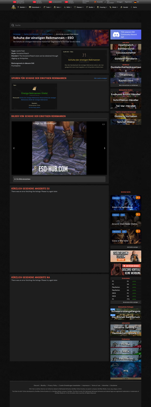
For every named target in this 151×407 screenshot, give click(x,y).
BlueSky (43, 385)
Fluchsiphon (16, 66)
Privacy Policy (52, 385)
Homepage (17, 34)
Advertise (105, 385)
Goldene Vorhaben (69, 2)
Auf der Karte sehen (34, 107)
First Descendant (110, 2)
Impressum (86, 385)
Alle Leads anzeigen (100, 78)
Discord (36, 385)
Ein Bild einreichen (23, 179)
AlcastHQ (99, 2)
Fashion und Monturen (31, 34)
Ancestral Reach (47, 34)
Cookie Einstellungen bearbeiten (69, 385)
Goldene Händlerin (37, 2)
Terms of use (96, 385)
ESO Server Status (86, 2)
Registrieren (128, 2)
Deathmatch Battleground (18, 2)
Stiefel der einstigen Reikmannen (38, 100)
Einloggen (120, 2)
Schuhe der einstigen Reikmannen (84, 59)
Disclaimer (113, 385)
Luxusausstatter (55, 2)
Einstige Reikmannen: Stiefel (34, 93)
